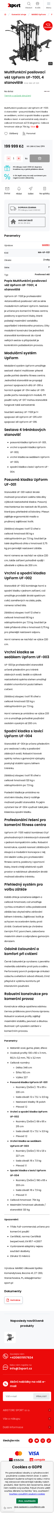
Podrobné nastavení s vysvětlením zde (27, 1507)
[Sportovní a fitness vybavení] (5, 14)
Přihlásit (41, 1396)
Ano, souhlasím (27, 1501)
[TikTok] (49, 1440)
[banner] (14, 5)
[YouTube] (36, 1440)
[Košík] (37, 5)
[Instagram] (42, 1440)
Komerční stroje (19, 14)
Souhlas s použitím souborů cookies (27, 1494)
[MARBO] (47, 93)
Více (33, 126)
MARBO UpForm (39, 14)
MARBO (46, 245)
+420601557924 (21, 1357)
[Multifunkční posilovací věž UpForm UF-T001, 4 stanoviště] (10, 1337)
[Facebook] (30, 1440)
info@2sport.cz (21, 1368)
